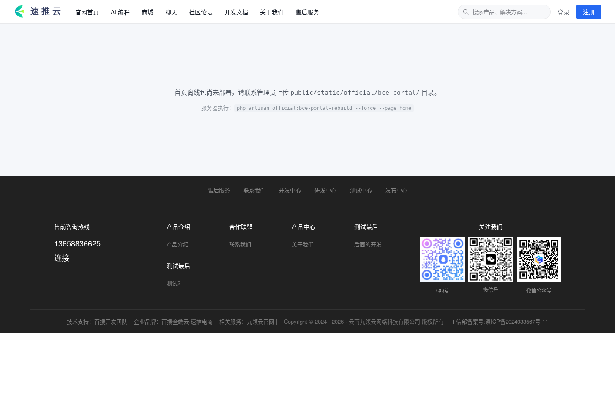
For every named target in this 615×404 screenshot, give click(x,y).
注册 (589, 12)
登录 (563, 12)
